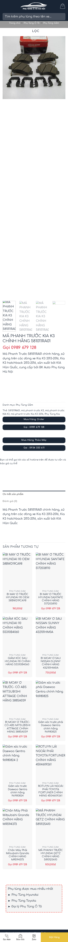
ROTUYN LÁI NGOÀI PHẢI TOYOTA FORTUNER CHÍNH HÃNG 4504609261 (50, 791)
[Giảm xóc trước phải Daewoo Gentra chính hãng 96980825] (50, 698)
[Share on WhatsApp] (6, 473)
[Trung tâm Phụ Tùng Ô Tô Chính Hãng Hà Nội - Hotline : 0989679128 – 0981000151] (34, 6)
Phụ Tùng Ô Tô (32, 23)
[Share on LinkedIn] (37, 473)
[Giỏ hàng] (62, 6)
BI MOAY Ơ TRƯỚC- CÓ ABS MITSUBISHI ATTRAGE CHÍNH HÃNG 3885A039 (17, 727)
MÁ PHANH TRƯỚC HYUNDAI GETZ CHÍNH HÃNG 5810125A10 (50, 855)
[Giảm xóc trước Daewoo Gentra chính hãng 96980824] (17, 762)
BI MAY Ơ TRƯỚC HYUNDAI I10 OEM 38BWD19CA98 (17, 597)
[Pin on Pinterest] (31, 473)
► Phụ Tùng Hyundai (23, 894)
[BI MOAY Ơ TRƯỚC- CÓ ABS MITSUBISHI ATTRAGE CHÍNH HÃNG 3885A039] (17, 698)
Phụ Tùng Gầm (51, 23)
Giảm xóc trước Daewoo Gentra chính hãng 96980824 (17, 791)
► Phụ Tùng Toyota (22, 900)
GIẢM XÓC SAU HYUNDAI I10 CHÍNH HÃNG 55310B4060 (17, 661)
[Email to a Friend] (25, 473)
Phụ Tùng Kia (52, 414)
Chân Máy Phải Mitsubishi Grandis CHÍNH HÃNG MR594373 (17, 855)
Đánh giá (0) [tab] (10, 501)
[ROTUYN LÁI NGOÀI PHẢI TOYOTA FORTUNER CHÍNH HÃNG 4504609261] (50, 762)
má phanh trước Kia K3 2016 (27, 414)
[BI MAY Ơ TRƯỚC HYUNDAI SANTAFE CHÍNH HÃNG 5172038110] (50, 570)
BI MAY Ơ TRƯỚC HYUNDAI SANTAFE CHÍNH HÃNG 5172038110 (50, 599)
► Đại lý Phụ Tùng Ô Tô (25, 906)
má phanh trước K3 (32, 410)
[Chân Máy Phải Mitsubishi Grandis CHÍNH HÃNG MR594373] (17, 826)
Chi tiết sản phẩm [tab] (13, 494)
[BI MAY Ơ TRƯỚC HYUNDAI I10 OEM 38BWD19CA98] (17, 570)
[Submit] (61, 16)
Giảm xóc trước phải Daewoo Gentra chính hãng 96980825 (50, 727)
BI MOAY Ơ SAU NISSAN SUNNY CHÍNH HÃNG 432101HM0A (51, 663)
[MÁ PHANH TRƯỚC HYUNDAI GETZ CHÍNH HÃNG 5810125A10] (50, 826)
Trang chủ (14, 23)
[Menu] (5, 6)
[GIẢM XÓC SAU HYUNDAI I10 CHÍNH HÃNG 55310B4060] (17, 634)
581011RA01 (14, 410)
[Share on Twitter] (18, 473)
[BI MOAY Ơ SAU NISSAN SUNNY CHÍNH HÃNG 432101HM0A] (50, 634)
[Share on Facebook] (12, 473)
